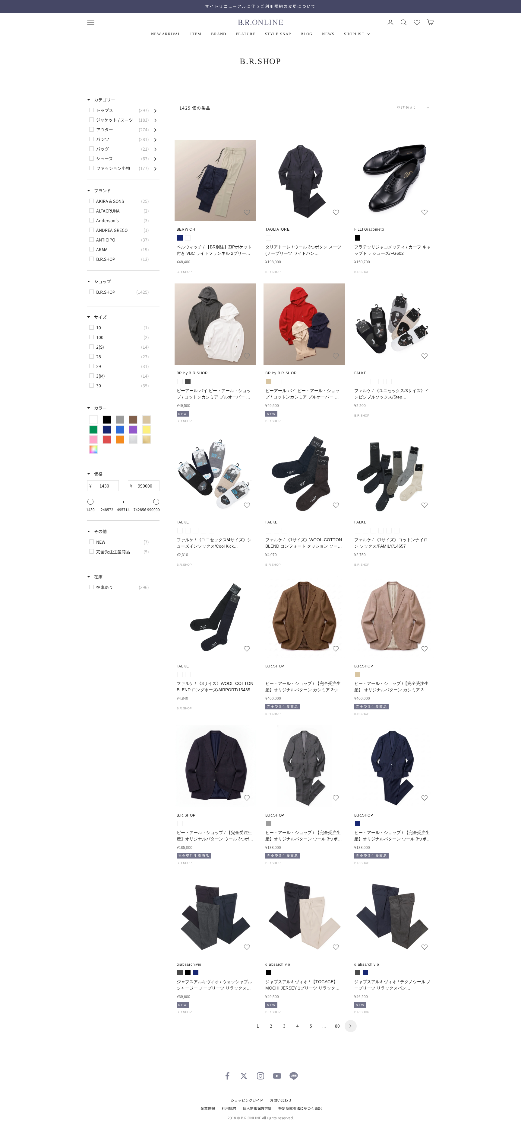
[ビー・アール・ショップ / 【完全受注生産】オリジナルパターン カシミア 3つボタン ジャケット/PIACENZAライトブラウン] (304, 617)
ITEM (195, 34)
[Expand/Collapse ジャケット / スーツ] (155, 120)
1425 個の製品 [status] (195, 108)
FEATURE (245, 34)
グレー (268, 823)
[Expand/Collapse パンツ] (155, 139)
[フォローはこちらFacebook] (227, 1075)
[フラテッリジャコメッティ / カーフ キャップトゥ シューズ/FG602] (393, 181)
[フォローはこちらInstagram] (260, 1075)
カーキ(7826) (396, 530)
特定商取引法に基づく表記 (300, 1108)
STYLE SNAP (278, 34)
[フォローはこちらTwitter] (243, 1075)
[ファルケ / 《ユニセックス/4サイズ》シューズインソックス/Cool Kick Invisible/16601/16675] (215, 473)
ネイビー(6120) (203, 530)
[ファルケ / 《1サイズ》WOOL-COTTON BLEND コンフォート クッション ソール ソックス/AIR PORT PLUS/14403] (304, 473)
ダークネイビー (268, 238)
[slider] (90, 502)
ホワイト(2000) (357, 381)
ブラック (357, 238)
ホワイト (180, 381)
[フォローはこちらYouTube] (277, 1075)
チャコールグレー (188, 381)
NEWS (328, 34)
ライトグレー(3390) (365, 381)
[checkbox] (122, 110)
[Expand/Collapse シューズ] (155, 158)
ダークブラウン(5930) (284, 530)
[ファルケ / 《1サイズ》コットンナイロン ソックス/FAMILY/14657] (393, 473)
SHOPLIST (354, 34)
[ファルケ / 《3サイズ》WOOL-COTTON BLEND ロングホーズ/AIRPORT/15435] (215, 617)
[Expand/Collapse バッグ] (155, 149)
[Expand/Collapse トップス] (155, 110)
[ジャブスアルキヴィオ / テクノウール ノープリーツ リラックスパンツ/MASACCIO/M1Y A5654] (393, 915)
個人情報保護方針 (257, 1108)
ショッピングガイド (247, 1100)
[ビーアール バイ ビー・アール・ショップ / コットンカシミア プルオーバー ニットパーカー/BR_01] (215, 324)
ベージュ (268, 381)
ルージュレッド (276, 381)
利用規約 (229, 1108)
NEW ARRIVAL (166, 34)
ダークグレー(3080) (268, 530)
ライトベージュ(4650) (389, 381)
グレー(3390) (357, 530)
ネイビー (180, 238)
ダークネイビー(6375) (381, 381)
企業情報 (208, 1108)
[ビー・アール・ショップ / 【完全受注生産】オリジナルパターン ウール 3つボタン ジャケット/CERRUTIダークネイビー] (215, 766)
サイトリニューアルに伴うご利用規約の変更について (260, 6)
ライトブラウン (268, 674)
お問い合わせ (281, 1100)
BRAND (218, 34)
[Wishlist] (417, 22)
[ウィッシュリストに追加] (247, 212)
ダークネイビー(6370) (276, 530)
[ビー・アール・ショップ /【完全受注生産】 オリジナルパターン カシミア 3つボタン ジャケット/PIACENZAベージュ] (393, 617)
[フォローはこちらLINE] (293, 1075)
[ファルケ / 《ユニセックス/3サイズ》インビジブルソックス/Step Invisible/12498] (393, 324)
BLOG (306, 34)
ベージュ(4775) (211, 530)
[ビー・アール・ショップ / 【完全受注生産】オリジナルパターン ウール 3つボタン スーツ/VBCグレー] (304, 766)
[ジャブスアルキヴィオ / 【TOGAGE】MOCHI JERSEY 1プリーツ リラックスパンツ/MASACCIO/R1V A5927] (304, 915)
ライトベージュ (188, 238)
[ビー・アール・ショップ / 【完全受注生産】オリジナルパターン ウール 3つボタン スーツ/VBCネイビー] (393, 766)
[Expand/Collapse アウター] (155, 129)
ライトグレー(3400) (188, 530)
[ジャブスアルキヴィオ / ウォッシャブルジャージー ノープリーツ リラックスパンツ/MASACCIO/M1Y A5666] (215, 915)
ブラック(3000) (373, 381)
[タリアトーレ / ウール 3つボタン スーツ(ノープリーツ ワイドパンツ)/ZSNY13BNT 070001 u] (304, 181)
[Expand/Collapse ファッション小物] (155, 168)
